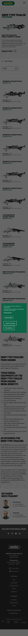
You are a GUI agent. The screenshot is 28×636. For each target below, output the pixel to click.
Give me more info (8, 312)
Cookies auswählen (8, 317)
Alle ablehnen (9, 328)
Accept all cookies (10, 323)
